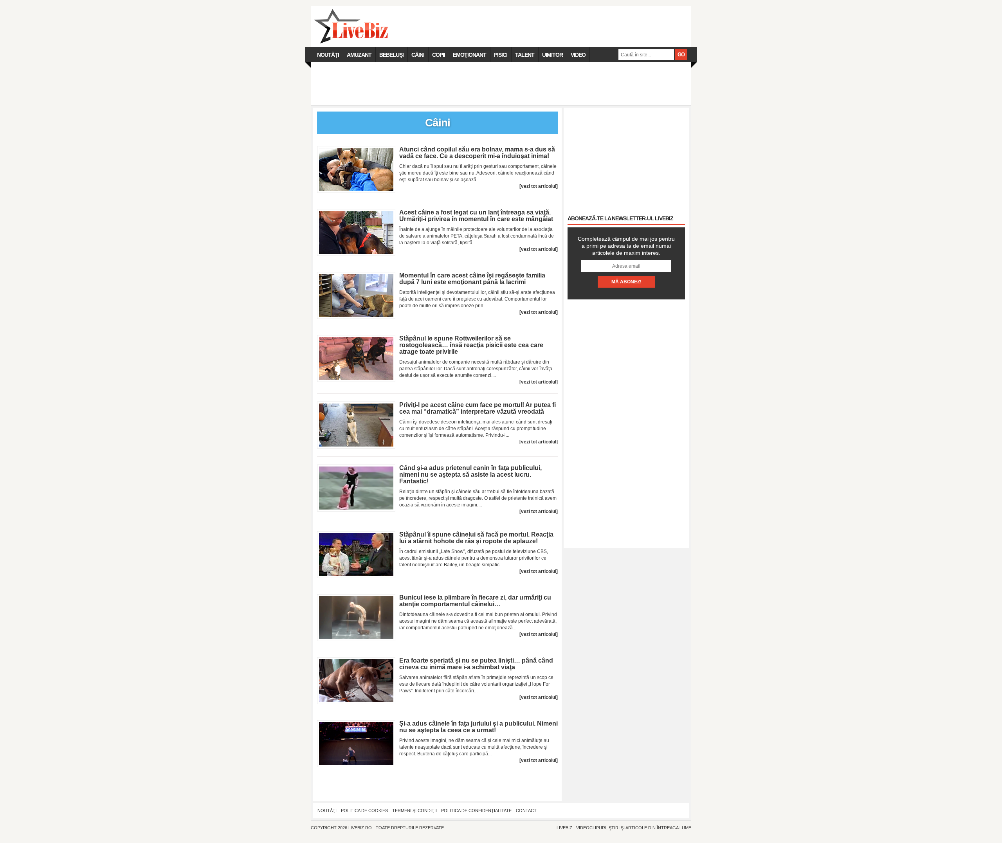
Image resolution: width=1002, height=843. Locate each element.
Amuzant (359, 55)
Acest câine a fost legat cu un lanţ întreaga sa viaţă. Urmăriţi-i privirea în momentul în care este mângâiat (476, 215)
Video (578, 55)
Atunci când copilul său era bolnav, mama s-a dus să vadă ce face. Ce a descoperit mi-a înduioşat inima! (477, 152)
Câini (417, 55)
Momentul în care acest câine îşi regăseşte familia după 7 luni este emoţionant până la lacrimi (472, 278)
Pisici (500, 55)
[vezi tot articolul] (538, 186)
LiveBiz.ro (360, 827)
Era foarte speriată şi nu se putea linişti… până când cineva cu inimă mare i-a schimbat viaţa (476, 663)
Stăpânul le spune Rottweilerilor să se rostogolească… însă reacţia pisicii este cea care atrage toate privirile (471, 345)
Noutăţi (328, 55)
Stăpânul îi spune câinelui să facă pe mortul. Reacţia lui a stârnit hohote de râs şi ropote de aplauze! (476, 537)
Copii (438, 55)
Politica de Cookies (364, 810)
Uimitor (552, 55)
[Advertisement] (501, 83)
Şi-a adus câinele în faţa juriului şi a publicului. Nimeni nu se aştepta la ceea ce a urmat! (478, 726)
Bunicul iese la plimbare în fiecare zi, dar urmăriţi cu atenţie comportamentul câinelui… (475, 600)
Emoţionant (469, 55)
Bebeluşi (391, 55)
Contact (526, 810)
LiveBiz (564, 827)
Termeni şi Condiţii (414, 810)
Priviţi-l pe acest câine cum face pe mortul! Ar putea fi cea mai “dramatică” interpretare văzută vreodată (477, 408)
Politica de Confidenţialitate (476, 810)
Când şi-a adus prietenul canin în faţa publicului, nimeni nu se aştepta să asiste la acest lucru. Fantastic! (470, 475)
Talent (524, 55)
